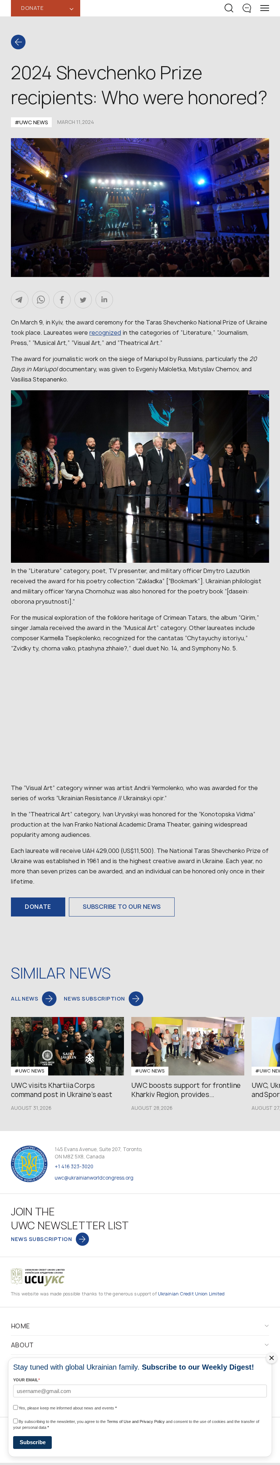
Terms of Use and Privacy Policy (136, 1421)
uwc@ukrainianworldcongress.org (94, 1177)
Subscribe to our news (122, 907)
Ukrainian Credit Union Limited (191, 1294)
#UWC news (31, 122)
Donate (38, 907)
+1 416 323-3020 (74, 1166)
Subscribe (33, 1442)
